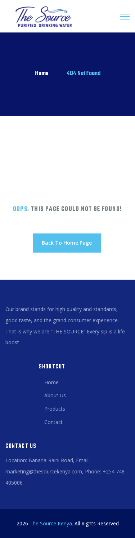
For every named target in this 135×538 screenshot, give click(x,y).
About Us (55, 395)
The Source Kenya (51, 523)
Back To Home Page (67, 242)
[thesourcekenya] (41, 16)
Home (42, 73)
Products (54, 408)
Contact (53, 422)
